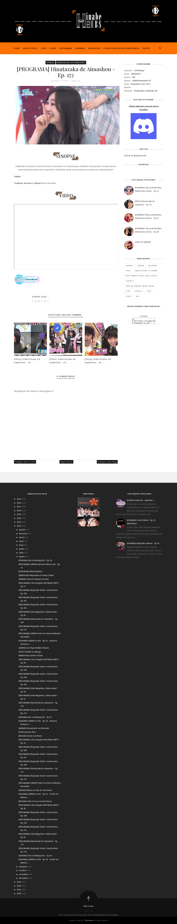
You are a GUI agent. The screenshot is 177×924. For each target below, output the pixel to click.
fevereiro (23, 533)
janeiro (22, 529)
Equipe (146, 48)
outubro (23, 870)
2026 (19, 893)
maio (21, 545)
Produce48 (94, 48)
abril (21, 541)
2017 (19, 506)
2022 (19, 526)
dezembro (24, 878)
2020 (19, 518)
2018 (19, 510)
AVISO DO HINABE (143, 242)
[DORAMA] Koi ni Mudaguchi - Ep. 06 (35, 560)
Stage (53, 48)
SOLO (137, 296)
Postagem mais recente (25, 462)
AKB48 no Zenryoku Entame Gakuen (140, 286)
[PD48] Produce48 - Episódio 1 (140, 500)
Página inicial (66, 462)
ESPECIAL (138, 291)
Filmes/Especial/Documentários (121, 48)
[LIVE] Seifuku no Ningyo (30, 651)
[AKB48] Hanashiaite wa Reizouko (34, 728)
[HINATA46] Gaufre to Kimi (31, 655)
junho (22, 549)
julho (21, 552)
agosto (22, 556)
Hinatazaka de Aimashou (71, 62)
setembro (23, 866)
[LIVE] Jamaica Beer (27, 732)
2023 (19, 882)
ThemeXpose (89, 920)
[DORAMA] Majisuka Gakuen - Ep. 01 (143, 543)
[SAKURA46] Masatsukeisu (31, 571)
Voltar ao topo (88, 906)
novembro (24, 874)
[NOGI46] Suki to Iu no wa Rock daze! (35, 801)
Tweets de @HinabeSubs (135, 155)
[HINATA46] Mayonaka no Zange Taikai (36, 575)
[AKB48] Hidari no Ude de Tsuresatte (35, 790)
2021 (19, 522)
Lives (44, 48)
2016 (19, 503)
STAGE (149, 291)
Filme (128, 291)
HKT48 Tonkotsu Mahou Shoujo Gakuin (141, 276)
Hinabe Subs (39, 296)
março (22, 537)
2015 (19, 499)
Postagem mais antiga (107, 462)
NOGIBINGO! (153, 265)
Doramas (80, 48)
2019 (19, 514)
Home (17, 48)
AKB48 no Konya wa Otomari (146, 270)
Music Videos (30, 48)
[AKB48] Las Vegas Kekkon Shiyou (34, 648)
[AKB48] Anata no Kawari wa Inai (34, 579)
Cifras (128, 296)
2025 (19, 889)
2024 (19, 885)
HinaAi (50, 62)
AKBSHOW (141, 265)
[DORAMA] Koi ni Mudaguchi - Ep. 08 (35, 855)
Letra (128, 270)
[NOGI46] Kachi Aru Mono (30, 736)
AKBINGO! (129, 265)
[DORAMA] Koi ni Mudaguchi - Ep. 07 (35, 717)
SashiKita (130, 281)
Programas (66, 48)
